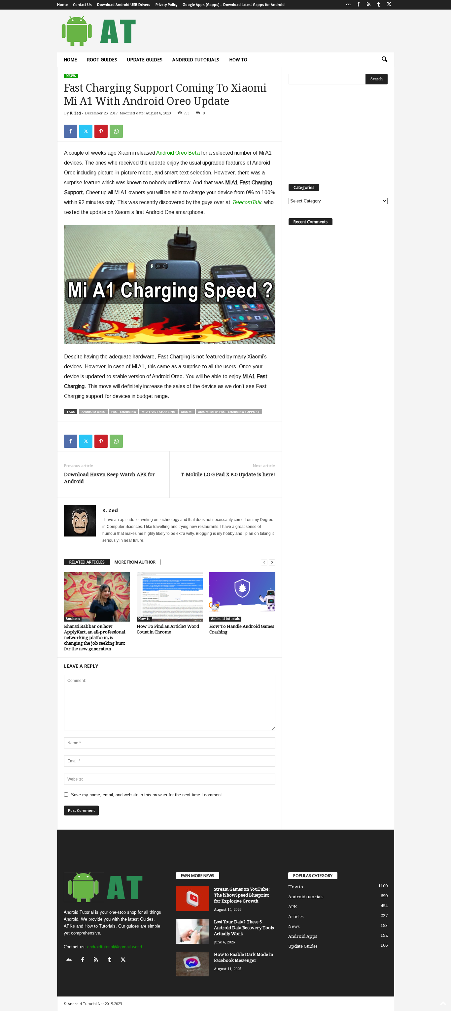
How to (238, 59)
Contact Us (82, 5)
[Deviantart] (348, 5)
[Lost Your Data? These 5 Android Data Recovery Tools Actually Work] (192, 931)
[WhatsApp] (116, 131)
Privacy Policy (166, 5)
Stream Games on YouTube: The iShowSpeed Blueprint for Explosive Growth (242, 895)
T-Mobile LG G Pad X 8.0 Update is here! (228, 474)
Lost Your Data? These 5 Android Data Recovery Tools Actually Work (244, 927)
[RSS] (369, 5)
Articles (295, 916)
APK (292, 906)
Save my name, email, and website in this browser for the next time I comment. (147, 794)
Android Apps (302, 936)
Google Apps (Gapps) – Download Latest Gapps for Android (234, 5)
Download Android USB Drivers (123, 5)
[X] (389, 5)
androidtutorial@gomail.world (114, 946)
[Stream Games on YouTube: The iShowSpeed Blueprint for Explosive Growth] (192, 898)
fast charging (123, 412)
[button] (384, 59)
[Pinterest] (101, 131)
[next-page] (272, 562)
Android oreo (94, 412)
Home (62, 5)
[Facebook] (359, 5)
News (71, 76)
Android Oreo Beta (178, 153)
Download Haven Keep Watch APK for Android (109, 478)
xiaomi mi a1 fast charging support (229, 412)
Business (73, 619)
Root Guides (102, 59)
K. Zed (75, 113)
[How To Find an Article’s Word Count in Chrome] (170, 597)
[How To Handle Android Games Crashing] (242, 597)
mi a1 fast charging (158, 412)
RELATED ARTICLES (87, 562)
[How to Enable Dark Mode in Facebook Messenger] (192, 964)
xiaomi (186, 412)
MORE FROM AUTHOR (135, 562)
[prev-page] (264, 562)
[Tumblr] (379, 5)
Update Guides (144, 59)
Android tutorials (195, 59)
